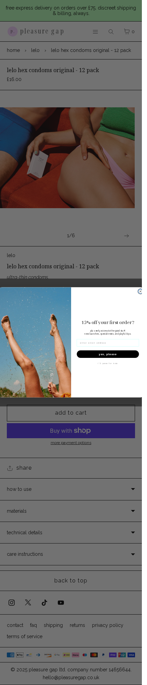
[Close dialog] (140, 291)
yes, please (108, 354)
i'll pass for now (108, 364)
